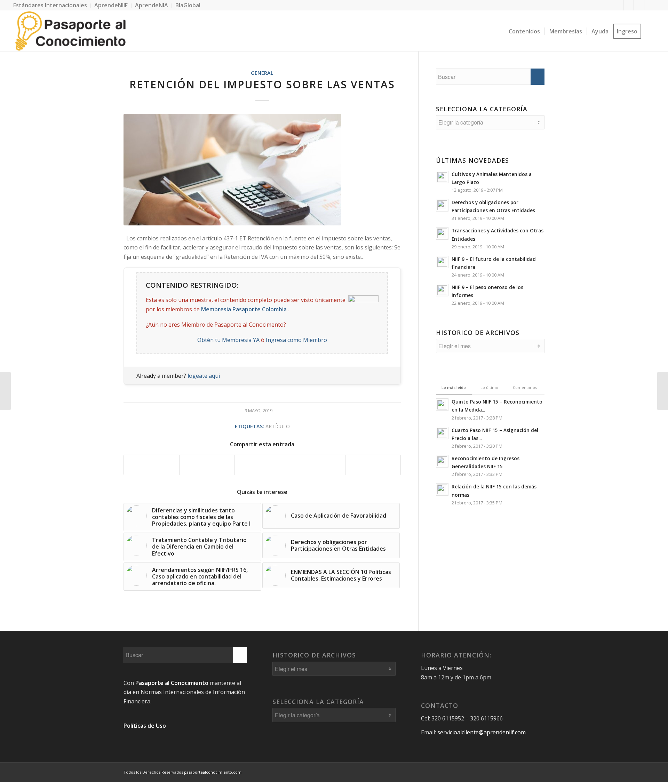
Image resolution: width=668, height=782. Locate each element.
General (262, 73)
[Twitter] (618, 5)
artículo (277, 426)
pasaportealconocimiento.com (212, 772)
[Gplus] (628, 5)
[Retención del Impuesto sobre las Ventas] (262, 169)
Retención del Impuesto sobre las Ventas (262, 84)
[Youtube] (639, 5)
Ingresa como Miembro (296, 340)
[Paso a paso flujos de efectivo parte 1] (662, 391)
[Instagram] (649, 5)
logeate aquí (204, 376)
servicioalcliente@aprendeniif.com (481, 732)
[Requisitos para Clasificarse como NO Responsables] (5, 391)
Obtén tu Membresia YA (228, 340)
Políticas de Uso (145, 725)
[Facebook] (608, 5)
